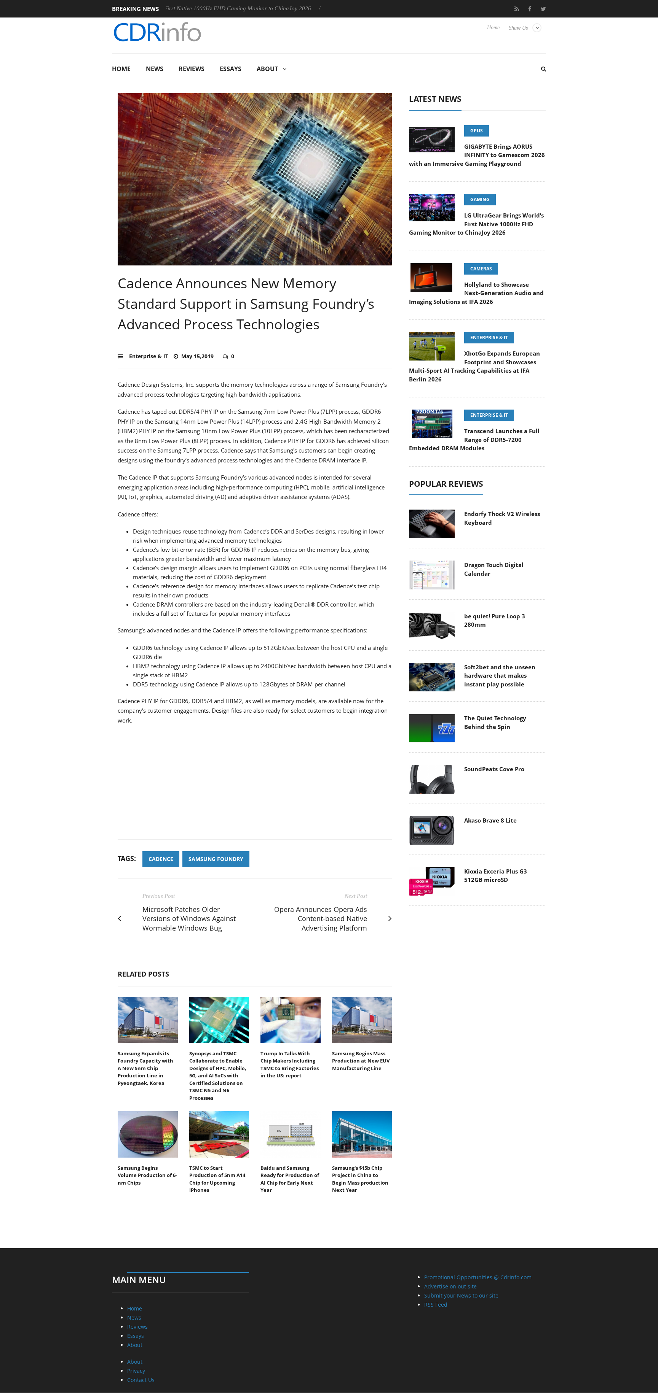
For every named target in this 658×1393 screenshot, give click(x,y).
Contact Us (141, 1379)
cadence (161, 858)
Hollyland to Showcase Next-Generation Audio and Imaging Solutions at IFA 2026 (476, 293)
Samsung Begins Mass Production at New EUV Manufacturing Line (361, 1061)
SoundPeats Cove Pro (494, 769)
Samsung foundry (215, 858)
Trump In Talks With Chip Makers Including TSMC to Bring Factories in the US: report (289, 1064)
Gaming (480, 199)
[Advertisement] (255, 786)
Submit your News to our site (461, 1295)
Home (493, 27)
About (267, 69)
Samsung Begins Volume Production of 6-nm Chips (147, 1175)
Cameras (481, 268)
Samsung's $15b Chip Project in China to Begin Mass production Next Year (360, 1179)
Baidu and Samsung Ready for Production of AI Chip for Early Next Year (289, 1179)
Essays (230, 69)
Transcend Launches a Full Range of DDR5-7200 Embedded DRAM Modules (474, 439)
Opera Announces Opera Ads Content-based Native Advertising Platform (320, 919)
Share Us (518, 28)
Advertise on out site (450, 1286)
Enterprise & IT (148, 356)
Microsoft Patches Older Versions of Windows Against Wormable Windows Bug (189, 919)
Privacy (136, 1370)
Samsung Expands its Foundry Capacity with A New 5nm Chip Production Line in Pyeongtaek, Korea (145, 1068)
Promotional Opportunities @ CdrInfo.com (478, 1277)
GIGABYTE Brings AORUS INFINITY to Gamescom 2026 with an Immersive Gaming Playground (477, 155)
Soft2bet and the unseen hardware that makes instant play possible (499, 675)
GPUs (476, 130)
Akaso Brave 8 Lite (490, 820)
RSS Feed (435, 1304)
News (154, 69)
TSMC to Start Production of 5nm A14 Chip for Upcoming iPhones (217, 1179)
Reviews (191, 69)
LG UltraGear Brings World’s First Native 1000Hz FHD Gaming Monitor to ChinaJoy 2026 (476, 223)
